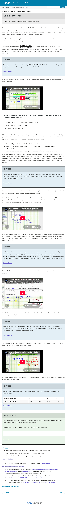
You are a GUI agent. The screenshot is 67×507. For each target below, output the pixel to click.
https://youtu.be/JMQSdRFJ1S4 (31, 482)
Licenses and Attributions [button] (10, 486)
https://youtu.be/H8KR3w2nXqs (19, 478)
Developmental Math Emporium (24, 3)
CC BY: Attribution (45, 463)
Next (61, 492)
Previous (6, 492)
